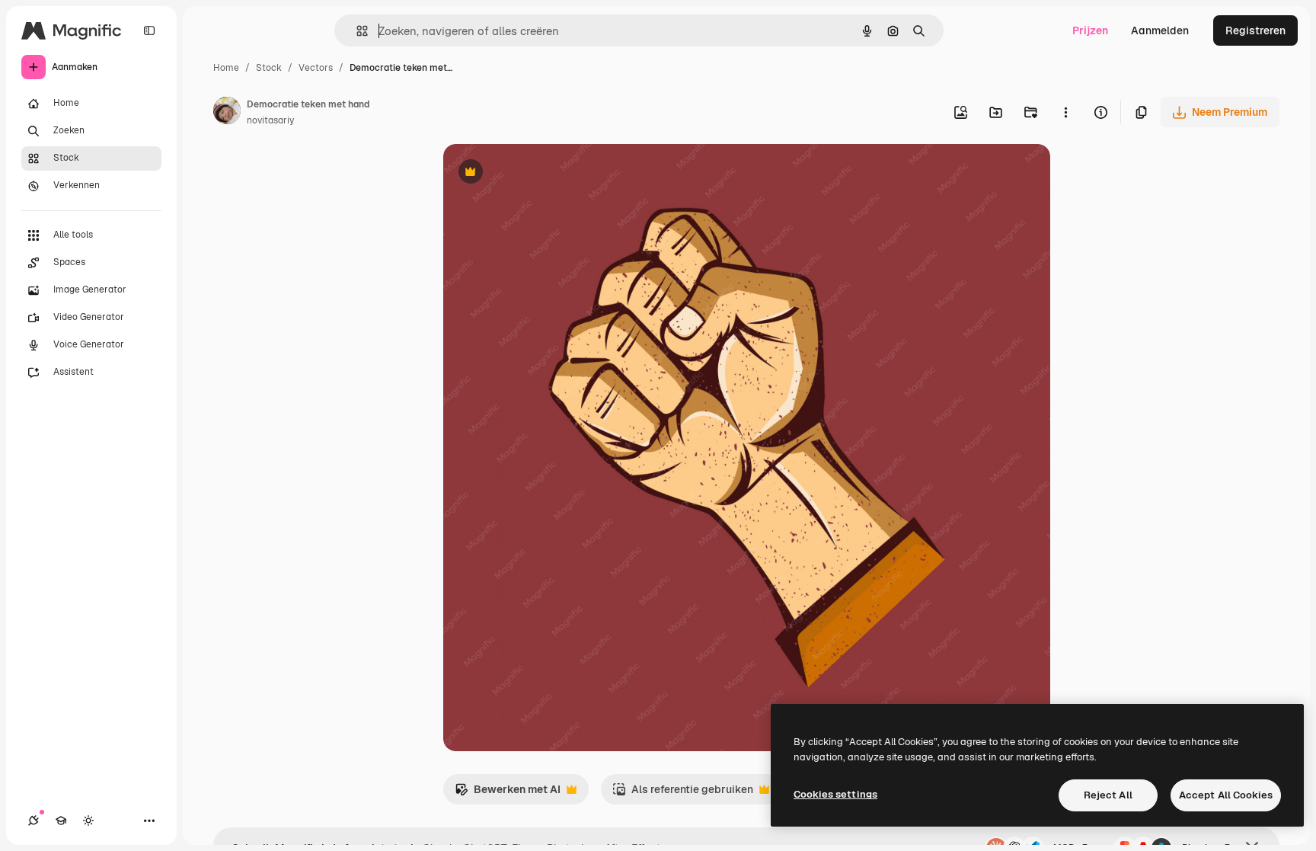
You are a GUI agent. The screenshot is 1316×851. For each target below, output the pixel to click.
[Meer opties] (1065, 112)
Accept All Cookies (1226, 795)
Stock (269, 68)
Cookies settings (835, 794)
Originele (543, 173)
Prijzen (1090, 30)
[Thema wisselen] (88, 820)
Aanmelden (1160, 30)
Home (226, 68)
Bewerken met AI (508, 793)
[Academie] (61, 820)
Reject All (1108, 795)
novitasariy (270, 120)
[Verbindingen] (33, 820)
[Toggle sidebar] (149, 30)
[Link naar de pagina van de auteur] (227, 113)
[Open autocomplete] (356, 31)
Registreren (1255, 30)
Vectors (316, 68)
